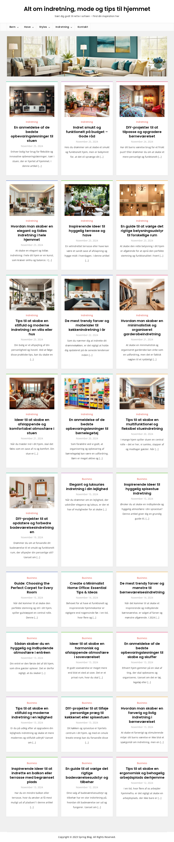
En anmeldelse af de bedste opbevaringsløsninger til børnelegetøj (87, 426)
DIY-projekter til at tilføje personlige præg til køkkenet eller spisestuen (87, 713)
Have (27, 27)
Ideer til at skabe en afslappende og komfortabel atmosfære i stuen (32, 426)
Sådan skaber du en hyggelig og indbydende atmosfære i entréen (32, 648)
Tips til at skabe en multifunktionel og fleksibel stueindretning (142, 424)
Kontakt (83, 27)
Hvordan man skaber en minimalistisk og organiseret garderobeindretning (142, 327)
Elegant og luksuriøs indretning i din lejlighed (87, 486)
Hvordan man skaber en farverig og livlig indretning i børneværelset (142, 715)
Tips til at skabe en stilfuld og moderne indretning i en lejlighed (32, 713)
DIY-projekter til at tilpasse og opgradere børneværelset (142, 132)
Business (87, 479)
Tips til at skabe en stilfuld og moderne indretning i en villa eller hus (32, 327)
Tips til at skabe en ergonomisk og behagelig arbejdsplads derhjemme (142, 773)
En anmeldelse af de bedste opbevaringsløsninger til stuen (32, 134)
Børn (13, 27)
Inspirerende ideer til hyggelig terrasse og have (87, 231)
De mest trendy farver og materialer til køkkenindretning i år (87, 325)
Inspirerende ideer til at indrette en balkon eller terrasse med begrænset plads (32, 775)
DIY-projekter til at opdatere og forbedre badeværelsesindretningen (32, 525)
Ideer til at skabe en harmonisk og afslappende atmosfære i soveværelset (87, 650)
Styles (43, 27)
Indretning (62, 27)
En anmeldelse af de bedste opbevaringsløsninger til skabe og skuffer (142, 650)
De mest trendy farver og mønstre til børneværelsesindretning (142, 588)
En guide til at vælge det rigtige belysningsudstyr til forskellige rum (142, 231)
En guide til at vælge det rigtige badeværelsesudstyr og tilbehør (87, 775)
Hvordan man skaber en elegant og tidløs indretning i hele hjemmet (32, 233)
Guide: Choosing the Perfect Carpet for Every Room (32, 588)
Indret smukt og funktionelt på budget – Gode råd (87, 132)
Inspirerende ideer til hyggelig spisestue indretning (142, 489)
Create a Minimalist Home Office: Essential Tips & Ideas (86, 588)
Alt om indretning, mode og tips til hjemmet (87, 9)
